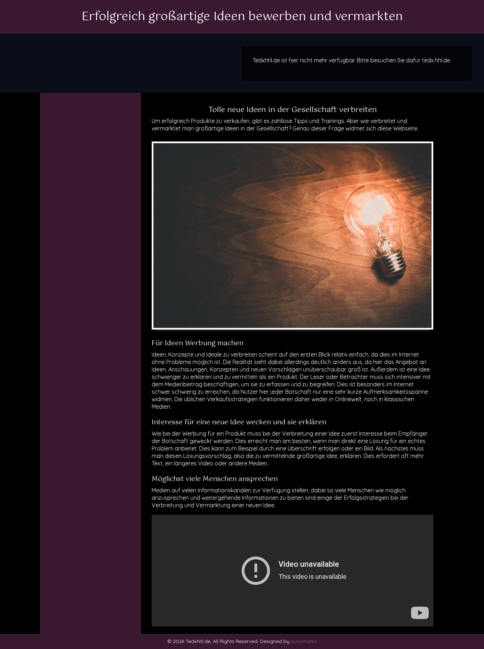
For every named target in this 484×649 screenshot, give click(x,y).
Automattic (304, 641)
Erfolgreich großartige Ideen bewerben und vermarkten (242, 17)
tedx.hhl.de (436, 60)
